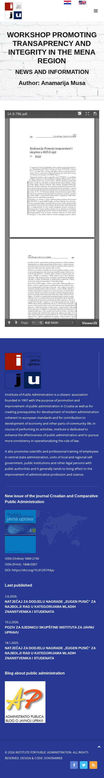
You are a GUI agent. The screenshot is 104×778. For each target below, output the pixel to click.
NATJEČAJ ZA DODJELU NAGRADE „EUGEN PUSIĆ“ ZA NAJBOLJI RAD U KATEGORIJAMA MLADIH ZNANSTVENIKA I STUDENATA (50, 607)
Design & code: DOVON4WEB (41, 758)
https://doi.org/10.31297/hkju (33, 570)
